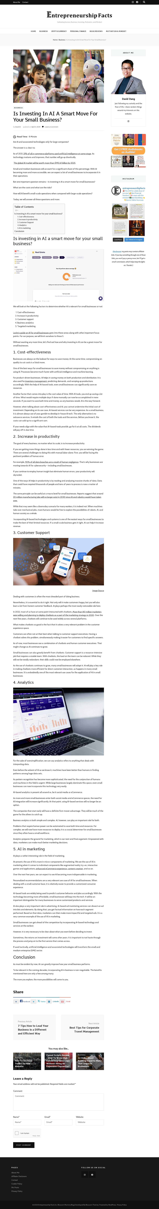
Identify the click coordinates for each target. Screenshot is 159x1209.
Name (16, 1117)
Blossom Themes (92, 1205)
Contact (25, 2)
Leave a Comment (51, 127)
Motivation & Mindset (116, 31)
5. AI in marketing (24, 228)
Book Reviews (96, 31)
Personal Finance (78, 31)
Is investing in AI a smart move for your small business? (38, 213)
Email (47, 1117)
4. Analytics (21, 225)
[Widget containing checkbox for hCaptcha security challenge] (27, 1133)
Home (33, 31)
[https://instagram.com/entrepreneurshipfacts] (84, 1174)
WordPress (112, 1205)
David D (18, 127)
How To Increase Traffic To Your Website (23, 1064)
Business (43, 31)
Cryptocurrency (59, 31)
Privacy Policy (16, 1191)
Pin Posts (15, 1187)
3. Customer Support (25, 222)
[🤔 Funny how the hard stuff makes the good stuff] (120, 228)
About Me (16, 2)
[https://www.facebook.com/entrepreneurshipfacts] (92, 1174)
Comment (17, 1091)
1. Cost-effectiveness (25, 217)
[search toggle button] (144, 2)
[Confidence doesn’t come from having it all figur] (120, 211)
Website (79, 1117)
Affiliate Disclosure (19, 1176)
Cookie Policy (16, 1184)
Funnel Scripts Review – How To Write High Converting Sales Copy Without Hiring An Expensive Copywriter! (58, 1061)
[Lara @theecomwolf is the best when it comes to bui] (137, 228)
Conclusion (19, 231)
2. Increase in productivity (27, 219)
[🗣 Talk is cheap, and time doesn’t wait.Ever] (137, 211)
